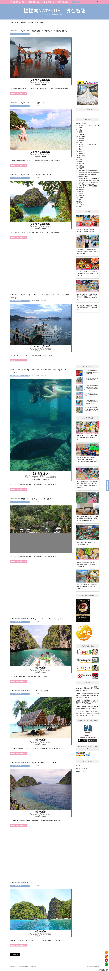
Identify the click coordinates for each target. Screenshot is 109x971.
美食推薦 (79, 159)
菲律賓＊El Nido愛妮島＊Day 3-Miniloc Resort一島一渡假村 (29, 691)
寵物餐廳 (79, 161)
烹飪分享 (79, 203)
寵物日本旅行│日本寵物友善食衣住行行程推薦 (90, 170)
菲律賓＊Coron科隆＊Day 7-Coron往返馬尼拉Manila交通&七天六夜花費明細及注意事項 (38, 31)
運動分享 (79, 199)
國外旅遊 (79, 168)
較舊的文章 (15, 954)
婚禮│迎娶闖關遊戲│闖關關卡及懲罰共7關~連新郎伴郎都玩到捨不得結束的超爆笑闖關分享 (87, 695)
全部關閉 (83, 123)
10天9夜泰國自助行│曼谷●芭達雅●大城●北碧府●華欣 (92, 180)
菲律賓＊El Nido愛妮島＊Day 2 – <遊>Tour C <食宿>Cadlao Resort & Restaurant (35, 763)
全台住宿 (79, 165)
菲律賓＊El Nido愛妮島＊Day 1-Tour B (22, 883)
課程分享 (79, 206)
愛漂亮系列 (80, 193)
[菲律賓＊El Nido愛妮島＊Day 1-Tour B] (41, 913)
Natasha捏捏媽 (35, 33)
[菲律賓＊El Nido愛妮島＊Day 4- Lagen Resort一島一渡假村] (41, 529)
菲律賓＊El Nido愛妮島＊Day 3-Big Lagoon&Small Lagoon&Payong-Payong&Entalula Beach (39, 619)
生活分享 (79, 201)
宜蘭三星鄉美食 (81, 136)
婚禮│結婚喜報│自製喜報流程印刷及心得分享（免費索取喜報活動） (87, 688)
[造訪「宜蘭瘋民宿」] (83, 754)
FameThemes (96, 966)
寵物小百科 (80, 191)
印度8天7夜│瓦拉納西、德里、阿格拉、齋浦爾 (90, 174)
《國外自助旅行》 (76, 2)
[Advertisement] (41, 269)
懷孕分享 (79, 129)
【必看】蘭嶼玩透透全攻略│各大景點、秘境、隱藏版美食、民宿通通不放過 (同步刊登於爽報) (87, 713)
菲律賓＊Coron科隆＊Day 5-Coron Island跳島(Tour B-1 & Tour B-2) (31, 175)
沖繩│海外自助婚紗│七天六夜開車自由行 (89, 178)
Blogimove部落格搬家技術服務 (101, 970)
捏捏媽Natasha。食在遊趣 (54, 10)
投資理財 (79, 150)
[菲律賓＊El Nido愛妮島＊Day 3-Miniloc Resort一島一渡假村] (41, 721)
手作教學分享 (80, 205)
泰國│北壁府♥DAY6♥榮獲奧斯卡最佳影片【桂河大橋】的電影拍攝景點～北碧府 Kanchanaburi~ (87, 702)
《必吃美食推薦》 (63, 2)
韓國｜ (79, 148)
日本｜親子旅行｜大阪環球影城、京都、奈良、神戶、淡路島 (92, 144)
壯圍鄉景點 (80, 151)
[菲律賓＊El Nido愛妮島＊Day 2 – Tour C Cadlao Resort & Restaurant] (41, 793)
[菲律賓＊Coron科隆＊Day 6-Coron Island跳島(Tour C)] (41, 133)
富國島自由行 (80, 146)
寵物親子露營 (80, 140)
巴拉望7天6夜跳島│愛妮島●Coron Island (20, 300)
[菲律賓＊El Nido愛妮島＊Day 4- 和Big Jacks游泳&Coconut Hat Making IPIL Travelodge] (41, 430)
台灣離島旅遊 (80, 167)
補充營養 (79, 127)
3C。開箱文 (80, 197)
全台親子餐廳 (80, 134)
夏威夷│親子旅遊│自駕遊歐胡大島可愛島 (89, 172)
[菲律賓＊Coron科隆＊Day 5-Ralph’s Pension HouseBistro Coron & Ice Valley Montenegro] (41, 328)
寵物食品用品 (80, 189)
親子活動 (79, 142)
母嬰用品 (79, 133)
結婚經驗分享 (80, 187)
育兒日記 (79, 131)
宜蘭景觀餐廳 (80, 138)
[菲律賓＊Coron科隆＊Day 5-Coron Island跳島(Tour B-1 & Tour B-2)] (41, 205)
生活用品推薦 (80, 195)
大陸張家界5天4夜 (83, 176)
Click (107, 485)
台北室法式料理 (81, 153)
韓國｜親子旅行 (81, 155)
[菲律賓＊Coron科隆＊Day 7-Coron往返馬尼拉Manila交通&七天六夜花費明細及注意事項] (41, 61)
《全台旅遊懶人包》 (49, 2)
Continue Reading (20, 93)
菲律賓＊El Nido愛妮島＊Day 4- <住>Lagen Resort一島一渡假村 (30, 499)
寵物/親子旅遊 (80, 163)
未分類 (79, 157)
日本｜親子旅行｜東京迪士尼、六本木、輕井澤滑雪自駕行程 (92, 125)
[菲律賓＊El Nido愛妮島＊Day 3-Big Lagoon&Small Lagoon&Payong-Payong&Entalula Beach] (41, 649)
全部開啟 (78, 123)
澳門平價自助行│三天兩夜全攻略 (87, 184)
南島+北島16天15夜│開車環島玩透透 (88, 186)
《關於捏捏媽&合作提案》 (18, 2)
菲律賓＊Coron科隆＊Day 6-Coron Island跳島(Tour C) (27, 103)
